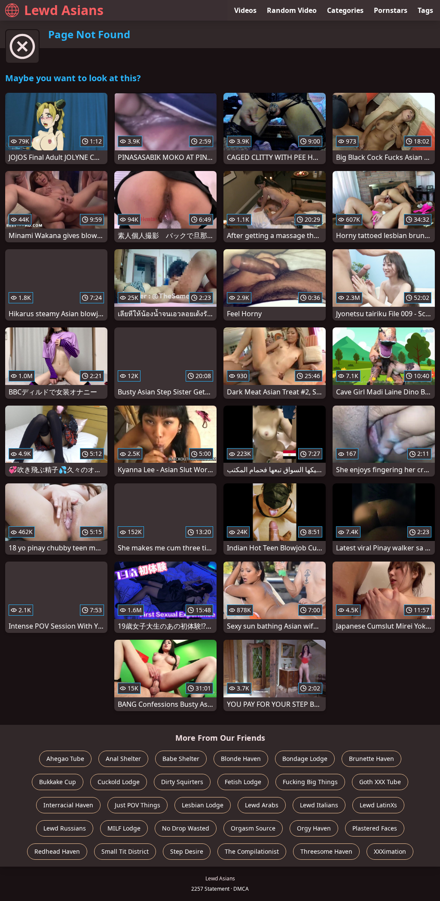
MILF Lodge (124, 828)
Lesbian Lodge (202, 805)
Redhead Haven (57, 851)
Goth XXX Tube (380, 782)
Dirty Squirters (182, 782)
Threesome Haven (326, 851)
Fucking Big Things (310, 782)
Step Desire (186, 851)
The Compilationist (252, 851)
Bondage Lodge (304, 758)
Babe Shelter (180, 758)
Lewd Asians (64, 10)
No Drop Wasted (185, 828)
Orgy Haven (314, 828)
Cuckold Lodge (119, 782)
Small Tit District (125, 851)
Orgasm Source (253, 828)
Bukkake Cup (57, 782)
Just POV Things (137, 805)
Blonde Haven (241, 758)
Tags (425, 10)
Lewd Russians (64, 828)
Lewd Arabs (261, 805)
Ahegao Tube (65, 758)
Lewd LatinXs (378, 805)
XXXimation (390, 851)
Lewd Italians (319, 805)
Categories (345, 10)
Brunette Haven (371, 758)
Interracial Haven (68, 805)
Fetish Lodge (243, 782)
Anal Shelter (123, 758)
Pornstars (390, 10)
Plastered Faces (374, 828)
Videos (245, 10)
